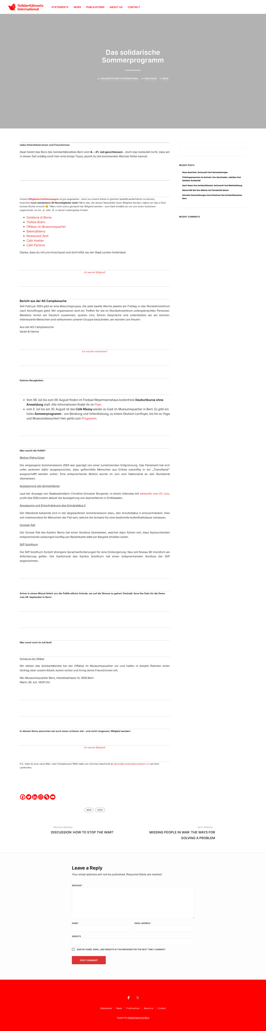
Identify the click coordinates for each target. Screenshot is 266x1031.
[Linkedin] (34, 797)
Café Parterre (35, 245)
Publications (95, 7)
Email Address (143, 923)
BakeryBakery (35, 231)
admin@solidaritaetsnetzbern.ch (132, 763)
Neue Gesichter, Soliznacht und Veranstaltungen (205, 172)
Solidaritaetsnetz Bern (138, 1018)
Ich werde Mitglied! (94, 272)
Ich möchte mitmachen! (94, 351)
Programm (89, 418)
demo (100, 810)
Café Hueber (35, 240)
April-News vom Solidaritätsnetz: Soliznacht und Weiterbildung (212, 185)
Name (75, 923)
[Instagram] (40, 797)
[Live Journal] (46, 797)
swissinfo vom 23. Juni (154, 493)
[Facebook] (22, 797)
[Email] (52, 797)
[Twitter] (28, 797)
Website (76, 936)
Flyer (98, 404)
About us (116, 7)
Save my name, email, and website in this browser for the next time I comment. (121, 949)
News (77, 7)
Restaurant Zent (37, 236)
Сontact (134, 7)
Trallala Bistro (35, 222)
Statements (59, 7)
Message (77, 885)
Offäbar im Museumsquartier (46, 226)
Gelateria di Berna (39, 217)
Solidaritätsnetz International (119, 78)
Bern (89, 810)
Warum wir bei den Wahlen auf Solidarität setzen (205, 190)
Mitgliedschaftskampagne (43, 198)
